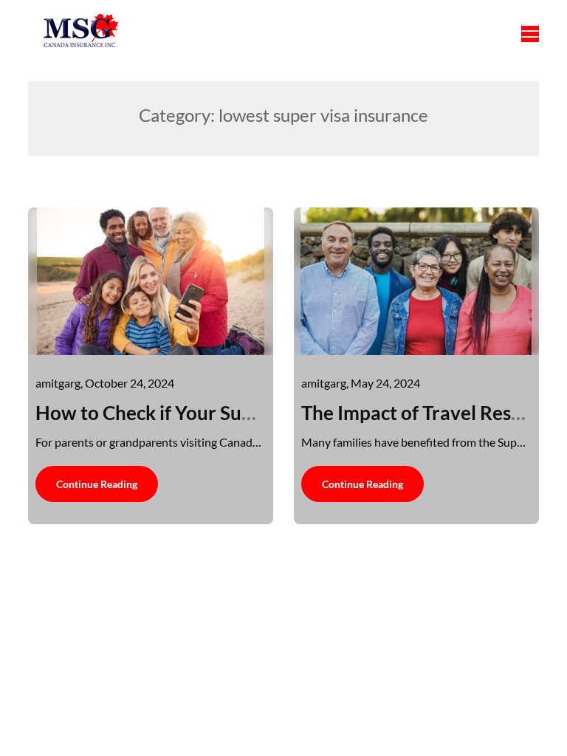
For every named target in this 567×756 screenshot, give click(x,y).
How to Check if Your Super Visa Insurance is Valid (249, 413)
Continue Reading (96, 484)
